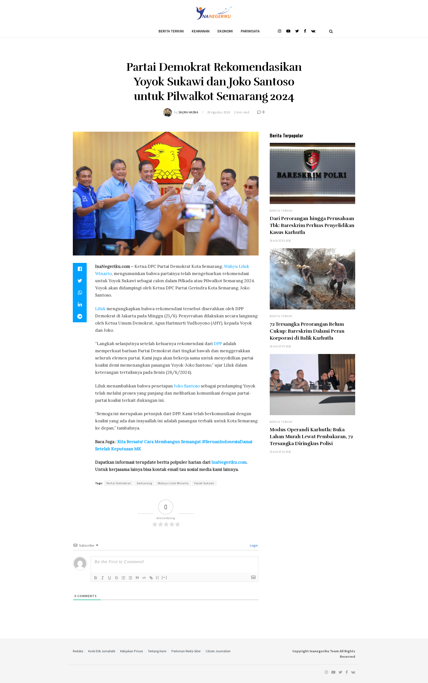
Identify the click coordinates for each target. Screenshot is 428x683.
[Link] (151, 578)
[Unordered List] (130, 578)
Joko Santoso (187, 386)
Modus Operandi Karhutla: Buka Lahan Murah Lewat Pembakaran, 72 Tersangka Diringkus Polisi (311, 437)
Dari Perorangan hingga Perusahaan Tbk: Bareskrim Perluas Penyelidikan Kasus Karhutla (312, 225)
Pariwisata (250, 31)
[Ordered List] (123, 578)
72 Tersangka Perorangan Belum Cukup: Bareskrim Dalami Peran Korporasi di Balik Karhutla (307, 331)
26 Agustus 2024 (218, 112)
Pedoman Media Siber (186, 651)
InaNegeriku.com (228, 462)
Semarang (144, 483)
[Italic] (102, 578)
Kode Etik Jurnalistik (101, 651)
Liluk (100, 308)
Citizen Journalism (218, 651)
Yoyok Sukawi (204, 483)
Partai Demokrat (119, 483)
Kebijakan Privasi (131, 651)
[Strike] (116, 578)
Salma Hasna (188, 112)
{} (157, 577)
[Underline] (109, 578)
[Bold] (95, 578)
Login (253, 545)
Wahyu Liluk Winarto (173, 483)
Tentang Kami (157, 651)
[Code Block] (144, 578)
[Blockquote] (137, 578)
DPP (218, 343)
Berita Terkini (171, 31)
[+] (164, 577)
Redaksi (78, 651)
